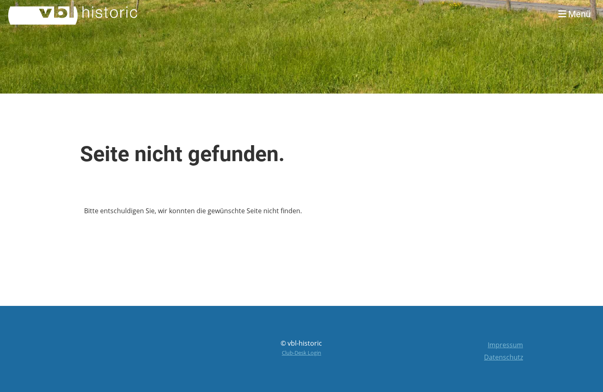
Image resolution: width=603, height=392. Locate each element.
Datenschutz (503, 357)
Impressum (505, 344)
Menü (578, 14)
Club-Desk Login (301, 352)
